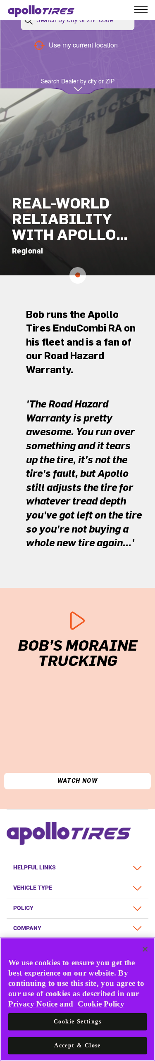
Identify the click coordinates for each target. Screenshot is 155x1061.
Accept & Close (77, 1045)
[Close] (145, 949)
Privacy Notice (32, 1003)
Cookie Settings (77, 1021)
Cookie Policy (101, 1003)
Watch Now (77, 781)
